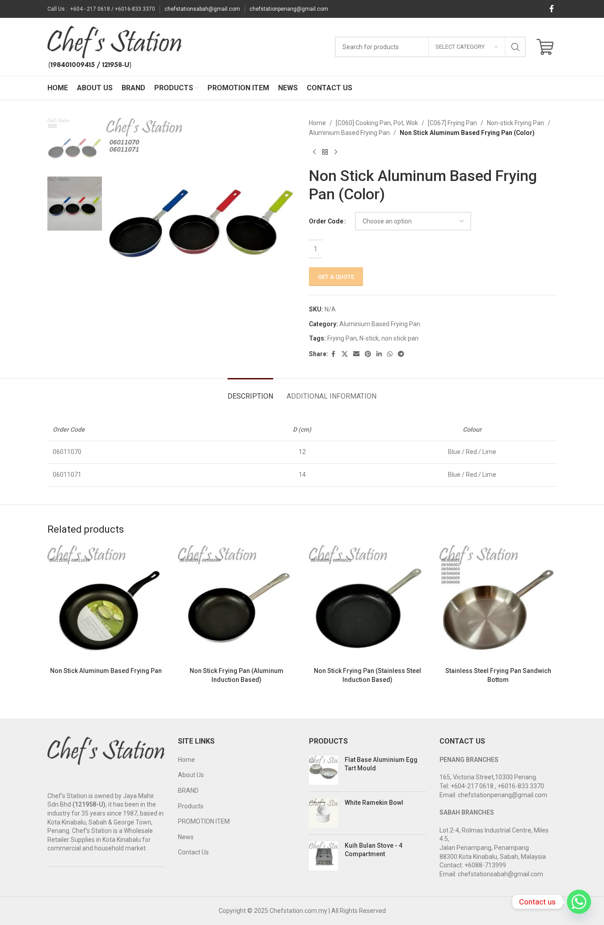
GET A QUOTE (336, 276)
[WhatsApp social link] (389, 354)
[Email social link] (356, 354)
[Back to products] (325, 152)
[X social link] (345, 354)
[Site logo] (114, 46)
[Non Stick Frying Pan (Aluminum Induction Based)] (237, 604)
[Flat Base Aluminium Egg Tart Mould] (323, 770)
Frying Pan (342, 338)
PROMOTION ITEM (204, 821)
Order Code (326, 221)
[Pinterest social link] (368, 354)
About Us (191, 774)
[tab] (250, 391)
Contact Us (193, 852)
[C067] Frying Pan (452, 122)
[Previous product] (314, 152)
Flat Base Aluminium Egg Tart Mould (381, 764)
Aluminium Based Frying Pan (349, 132)
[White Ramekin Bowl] (323, 813)
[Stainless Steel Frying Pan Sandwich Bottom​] (498, 604)
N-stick (369, 338)
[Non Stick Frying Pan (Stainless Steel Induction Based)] (368, 604)
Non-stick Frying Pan (515, 122)
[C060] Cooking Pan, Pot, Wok (377, 122)
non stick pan (399, 338)
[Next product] (335, 152)
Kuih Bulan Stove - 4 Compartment (373, 850)
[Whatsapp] (579, 902)
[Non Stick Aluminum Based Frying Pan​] (106, 604)
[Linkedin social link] (379, 354)
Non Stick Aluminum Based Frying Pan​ (106, 670)
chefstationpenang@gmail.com (288, 9)
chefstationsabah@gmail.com (202, 9)
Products (190, 806)
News (186, 837)
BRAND (188, 790)
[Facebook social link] (551, 9)
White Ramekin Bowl (374, 802)
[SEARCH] (515, 47)
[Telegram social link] (401, 354)
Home (317, 122)
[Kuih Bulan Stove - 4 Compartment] (323, 855)
